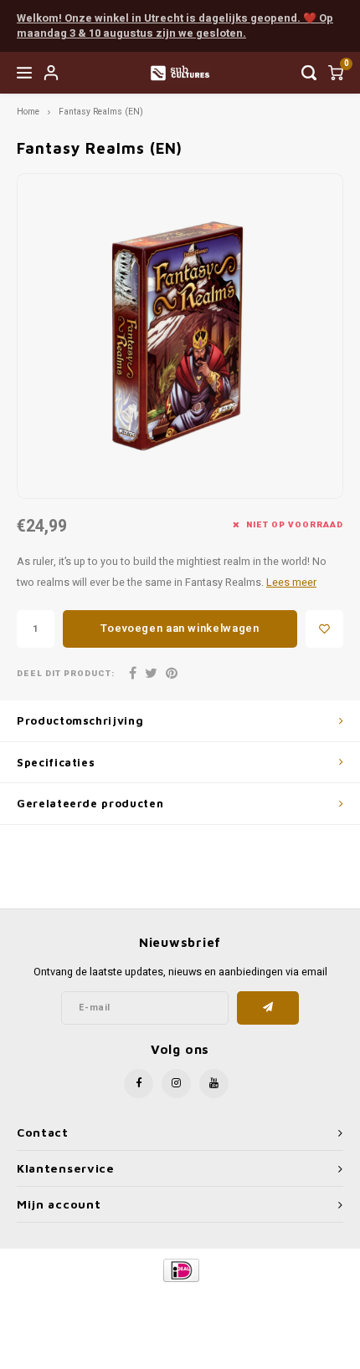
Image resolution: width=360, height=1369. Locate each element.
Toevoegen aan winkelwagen (179, 628)
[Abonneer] (268, 1008)
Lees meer (291, 582)
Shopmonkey (180, 1312)
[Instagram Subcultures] (176, 1083)
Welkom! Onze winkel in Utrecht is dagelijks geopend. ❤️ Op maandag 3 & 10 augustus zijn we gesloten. (175, 26)
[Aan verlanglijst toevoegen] (324, 629)
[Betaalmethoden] (180, 1270)
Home (28, 111)
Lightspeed (247, 1298)
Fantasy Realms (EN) (101, 111)
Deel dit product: (66, 674)
